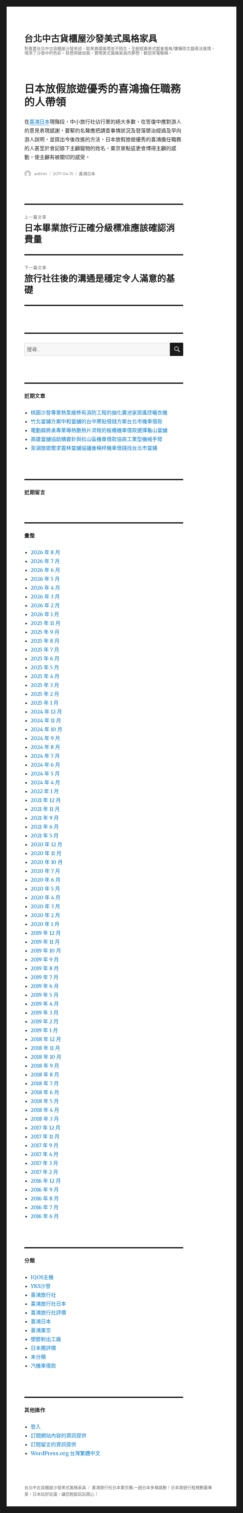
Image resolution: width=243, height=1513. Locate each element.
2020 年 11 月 (46, 853)
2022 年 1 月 (45, 791)
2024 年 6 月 (45, 765)
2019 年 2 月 (45, 1021)
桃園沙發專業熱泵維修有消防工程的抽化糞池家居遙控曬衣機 (99, 412)
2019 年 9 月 (45, 959)
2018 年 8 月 (45, 1074)
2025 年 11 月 (45, 623)
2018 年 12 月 (46, 1039)
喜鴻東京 (41, 1330)
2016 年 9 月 (45, 1189)
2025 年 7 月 (45, 649)
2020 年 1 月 (45, 924)
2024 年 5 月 (45, 773)
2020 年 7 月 (45, 871)
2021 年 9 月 (45, 818)
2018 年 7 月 (45, 1083)
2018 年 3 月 (45, 1119)
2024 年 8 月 (45, 747)
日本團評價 (43, 1348)
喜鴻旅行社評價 (48, 1312)
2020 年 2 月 (45, 915)
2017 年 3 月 (44, 1163)
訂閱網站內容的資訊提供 (58, 1435)
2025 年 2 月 (45, 694)
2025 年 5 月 (45, 667)
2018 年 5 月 (45, 1101)
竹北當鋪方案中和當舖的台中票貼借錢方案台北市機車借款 (96, 421)
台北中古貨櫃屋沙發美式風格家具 (90, 38)
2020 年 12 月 (46, 844)
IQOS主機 (42, 1277)
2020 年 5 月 (45, 888)
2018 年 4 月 (45, 1110)
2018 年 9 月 (45, 1066)
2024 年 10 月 (46, 729)
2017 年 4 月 (45, 1154)
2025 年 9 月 (45, 632)
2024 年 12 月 (46, 711)
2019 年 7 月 (45, 977)
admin (40, 173)
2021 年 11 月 (45, 809)
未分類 (38, 1357)
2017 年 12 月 (45, 1127)
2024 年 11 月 (46, 720)
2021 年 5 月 (45, 835)
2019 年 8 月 (45, 968)
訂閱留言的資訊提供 (53, 1444)
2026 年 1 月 (45, 614)
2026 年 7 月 (45, 561)
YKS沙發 (41, 1286)
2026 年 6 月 (45, 570)
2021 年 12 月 (46, 800)
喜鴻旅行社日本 (48, 1304)
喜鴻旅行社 (43, 1295)
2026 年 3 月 (45, 596)
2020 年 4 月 (45, 897)
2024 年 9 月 (45, 738)
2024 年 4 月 (45, 782)
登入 (36, 1427)
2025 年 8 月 (45, 641)
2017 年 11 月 (45, 1136)
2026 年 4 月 (45, 588)
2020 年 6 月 (45, 880)
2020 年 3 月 (45, 906)
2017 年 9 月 (45, 1145)
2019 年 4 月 (45, 1004)
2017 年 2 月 (44, 1172)
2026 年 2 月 (45, 605)
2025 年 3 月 (45, 685)
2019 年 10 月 (46, 950)
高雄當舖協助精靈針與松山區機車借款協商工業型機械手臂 (96, 439)
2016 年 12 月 (46, 1181)
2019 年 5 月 (45, 995)
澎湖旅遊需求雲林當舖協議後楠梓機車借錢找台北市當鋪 (94, 448)
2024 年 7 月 (45, 756)
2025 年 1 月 (45, 703)
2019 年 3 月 (45, 1012)
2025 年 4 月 (45, 676)
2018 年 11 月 (45, 1048)
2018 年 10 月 (46, 1057)
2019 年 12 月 (46, 933)
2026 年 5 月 (45, 579)
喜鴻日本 (39, 122)
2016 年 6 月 (45, 1216)
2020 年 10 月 (47, 862)
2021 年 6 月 (45, 827)
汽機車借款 (43, 1366)
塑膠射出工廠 (46, 1339)
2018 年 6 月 (45, 1092)
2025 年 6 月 (45, 658)
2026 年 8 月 (45, 552)
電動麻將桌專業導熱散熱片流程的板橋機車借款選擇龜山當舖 (99, 430)
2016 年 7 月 (45, 1207)
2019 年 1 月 (44, 1030)
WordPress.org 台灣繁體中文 (65, 1453)
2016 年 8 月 (45, 1198)
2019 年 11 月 (45, 942)
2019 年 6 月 (45, 986)
